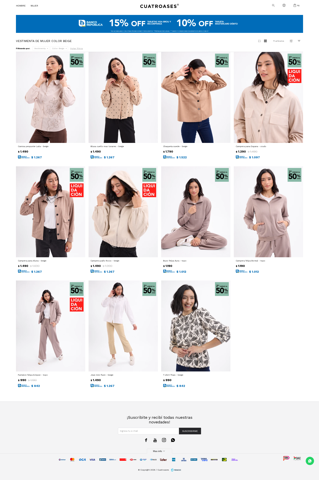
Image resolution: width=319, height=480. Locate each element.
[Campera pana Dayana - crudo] (268, 97)
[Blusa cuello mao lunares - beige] (123, 97)
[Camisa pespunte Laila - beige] (50, 97)
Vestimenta (40, 48)
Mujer (34, 5)
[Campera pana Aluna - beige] (50, 211)
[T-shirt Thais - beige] (195, 325)
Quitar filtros (76, 48)
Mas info (159, 451)
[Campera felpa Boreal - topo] (268, 211)
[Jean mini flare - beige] (123, 325)
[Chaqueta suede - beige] (195, 97)
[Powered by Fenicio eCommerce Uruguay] (176, 469)
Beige (58, 48)
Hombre (21, 5)
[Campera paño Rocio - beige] (123, 211)
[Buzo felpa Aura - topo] (195, 211)
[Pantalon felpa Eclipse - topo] (50, 325)
